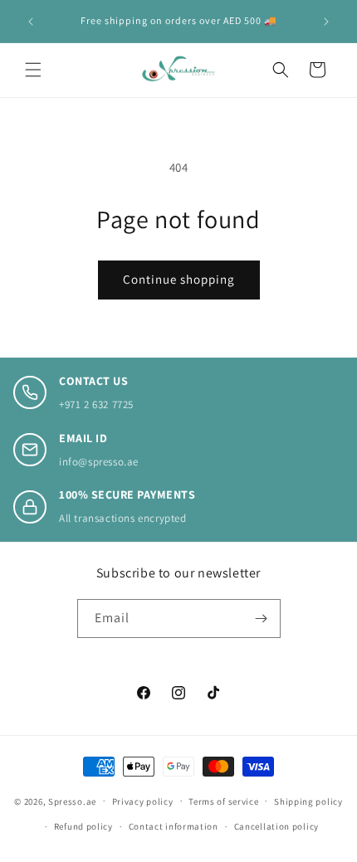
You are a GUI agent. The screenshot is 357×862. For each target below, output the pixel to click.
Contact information (173, 826)
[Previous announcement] (30, 21)
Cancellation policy (276, 826)
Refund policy (83, 826)
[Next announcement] (326, 21)
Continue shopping (179, 279)
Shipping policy (308, 801)
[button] (33, 69)
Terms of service (223, 801)
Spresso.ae (72, 800)
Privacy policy (143, 801)
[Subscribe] (261, 618)
